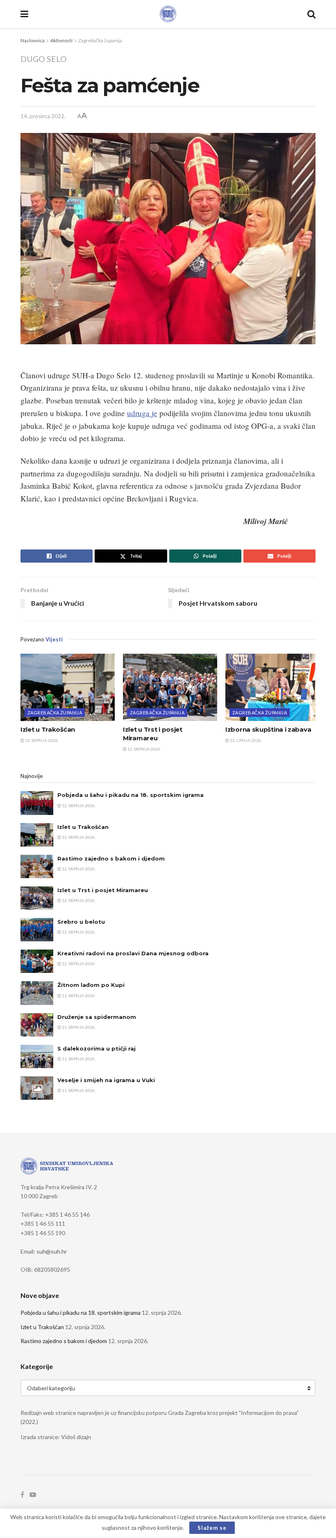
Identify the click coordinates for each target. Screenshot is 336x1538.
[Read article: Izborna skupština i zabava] (272, 687)
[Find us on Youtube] (33, 1494)
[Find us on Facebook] (22, 1494)
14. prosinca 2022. (43, 116)
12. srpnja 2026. (41, 740)
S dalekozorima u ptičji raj (96, 1048)
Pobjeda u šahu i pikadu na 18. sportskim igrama (130, 795)
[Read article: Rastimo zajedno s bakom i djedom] (36, 866)
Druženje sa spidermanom (96, 1017)
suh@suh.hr (51, 1251)
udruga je (142, 413)
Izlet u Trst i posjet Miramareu (102, 890)
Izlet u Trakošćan (47, 729)
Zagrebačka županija (100, 40)
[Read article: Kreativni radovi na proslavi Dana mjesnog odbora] (36, 961)
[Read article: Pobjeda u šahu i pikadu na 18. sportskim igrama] (36, 803)
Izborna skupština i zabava (268, 729)
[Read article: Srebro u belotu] (36, 929)
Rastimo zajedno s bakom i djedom (111, 858)
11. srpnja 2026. (78, 995)
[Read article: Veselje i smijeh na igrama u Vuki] (36, 1088)
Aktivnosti (61, 40)
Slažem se (212, 1527)
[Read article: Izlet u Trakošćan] (67, 687)
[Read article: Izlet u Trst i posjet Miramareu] (170, 687)
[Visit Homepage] (168, 14)
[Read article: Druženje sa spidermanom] (36, 1025)
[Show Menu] (24, 14)
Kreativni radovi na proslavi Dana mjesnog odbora (133, 953)
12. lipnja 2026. (245, 740)
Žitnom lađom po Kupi (91, 985)
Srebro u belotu (81, 921)
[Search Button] (311, 14)
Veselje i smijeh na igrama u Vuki (106, 1080)
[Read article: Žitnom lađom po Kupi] (36, 993)
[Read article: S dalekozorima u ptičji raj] (36, 1056)
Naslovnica (32, 40)
